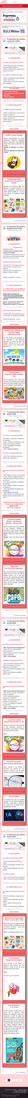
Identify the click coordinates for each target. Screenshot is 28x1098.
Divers (20, 43)
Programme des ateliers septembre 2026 (16, 40)
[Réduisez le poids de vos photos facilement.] (14, 31)
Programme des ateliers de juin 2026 (16, 413)
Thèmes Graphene (13, 1096)
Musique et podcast (12, 492)
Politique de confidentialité (20, 1091)
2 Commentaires (22, 1072)
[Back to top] (25, 1095)
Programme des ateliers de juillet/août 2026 (16, 228)
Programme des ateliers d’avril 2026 (16, 836)
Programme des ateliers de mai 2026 (16, 622)
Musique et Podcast (12, 449)
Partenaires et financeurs (11, 1089)
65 (18, 1080)
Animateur (10, 43)
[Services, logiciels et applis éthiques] (11, 17)
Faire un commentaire (21, 220)
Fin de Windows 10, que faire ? (20, 1092)
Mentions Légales (23, 1089)
